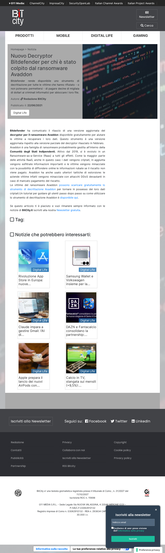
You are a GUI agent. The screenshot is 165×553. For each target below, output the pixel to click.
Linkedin (142, 421)
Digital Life (102, 35)
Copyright (120, 442)
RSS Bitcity (68, 466)
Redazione (17, 442)
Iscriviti (133, 539)
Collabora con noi (73, 450)
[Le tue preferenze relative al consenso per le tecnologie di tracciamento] (148, 550)
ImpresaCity (56, 3)
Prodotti (24, 35)
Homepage (17, 49)
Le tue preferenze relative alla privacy (97, 548)
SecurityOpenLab (79, 3)
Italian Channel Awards (109, 3)
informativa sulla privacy (131, 530)
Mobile (63, 35)
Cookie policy (122, 450)
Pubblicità (17, 458)
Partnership (18, 466)
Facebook (97, 421)
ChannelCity (37, 3)
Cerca (148, 26)
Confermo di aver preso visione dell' (130, 529)
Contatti (16, 450)
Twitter (120, 421)
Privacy (67, 442)
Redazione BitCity (34, 98)
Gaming (140, 35)
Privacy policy (122, 458)
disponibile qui (69, 197)
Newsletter (147, 17)
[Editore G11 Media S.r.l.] (147, 492)
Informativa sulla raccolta (52, 548)
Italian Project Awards (141, 3)
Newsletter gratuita (68, 210)
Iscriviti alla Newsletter (31, 421)
